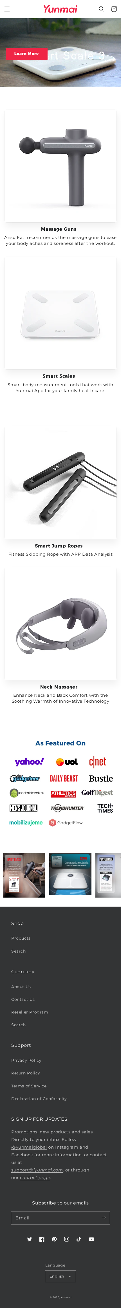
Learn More (26, 53)
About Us (21, 986)
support (37, 1170)
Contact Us (23, 999)
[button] (7, 9)
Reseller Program (29, 1012)
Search (18, 951)
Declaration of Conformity (39, 1098)
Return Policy (25, 1073)
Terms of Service (29, 1086)
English (57, 1276)
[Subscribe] (103, 1218)
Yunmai (66, 1297)
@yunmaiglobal (29, 1147)
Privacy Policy (26, 1060)
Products (21, 938)
